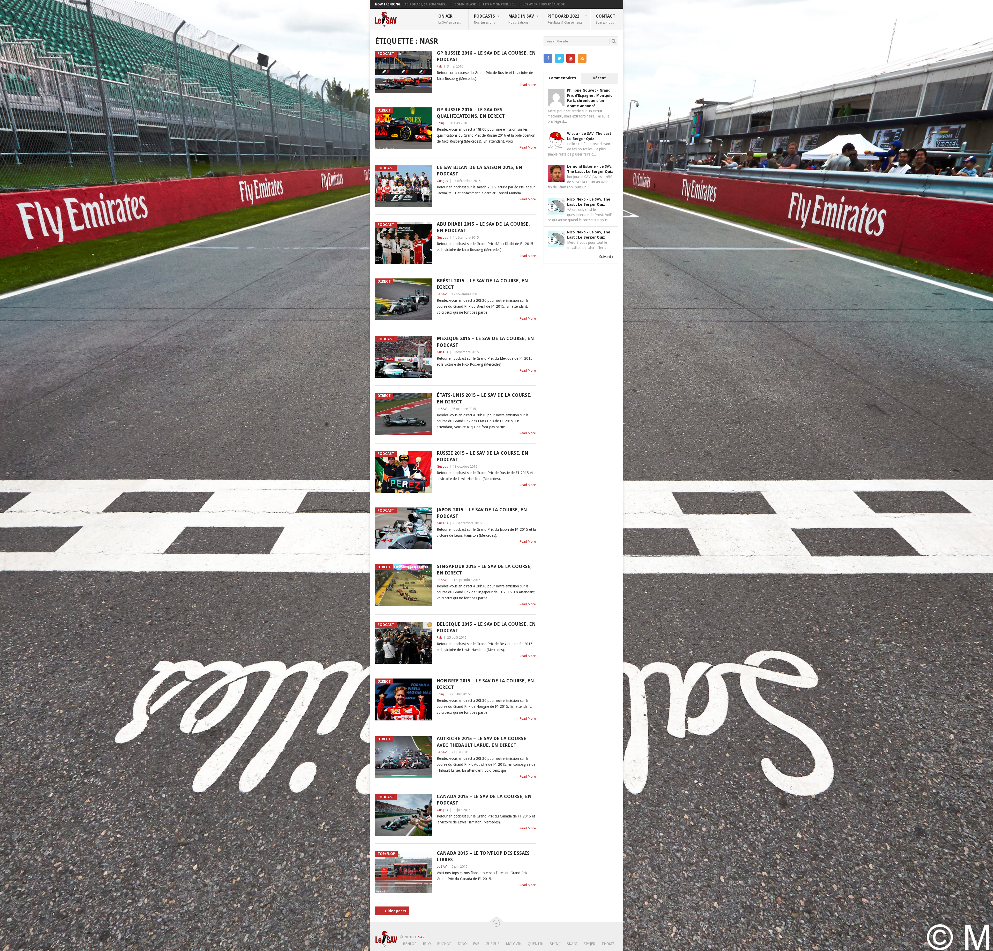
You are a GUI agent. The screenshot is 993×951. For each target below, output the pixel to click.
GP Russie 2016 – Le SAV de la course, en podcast (486, 56)
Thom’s (608, 944)
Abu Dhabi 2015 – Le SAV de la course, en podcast (483, 227)
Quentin (536, 944)
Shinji (441, 123)
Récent (599, 78)
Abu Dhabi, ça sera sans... (425, 4)
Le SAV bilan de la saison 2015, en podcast (479, 170)
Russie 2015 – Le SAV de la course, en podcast (482, 456)
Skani (572, 944)
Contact (605, 19)
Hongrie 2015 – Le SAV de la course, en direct (485, 684)
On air (449, 19)
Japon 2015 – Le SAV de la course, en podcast (482, 513)
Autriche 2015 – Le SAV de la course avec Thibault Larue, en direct (481, 742)
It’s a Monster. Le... (499, 4)
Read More (528, 85)
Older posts (395, 911)
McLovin (514, 944)
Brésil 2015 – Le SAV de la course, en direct (482, 284)
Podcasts (484, 19)
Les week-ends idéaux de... (545, 4)
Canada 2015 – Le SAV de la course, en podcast (484, 800)
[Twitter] (559, 58)
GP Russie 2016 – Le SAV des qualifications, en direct (471, 113)
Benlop (410, 944)
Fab (439, 66)
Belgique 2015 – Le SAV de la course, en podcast (486, 627)
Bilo (427, 944)
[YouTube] (570, 58)
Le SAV (442, 294)
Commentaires (562, 78)
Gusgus (442, 181)
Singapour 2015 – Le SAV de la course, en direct (484, 570)
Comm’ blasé (465, 4)
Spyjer (589, 944)
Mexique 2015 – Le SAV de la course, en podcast (485, 342)
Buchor (444, 944)
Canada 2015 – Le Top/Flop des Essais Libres (483, 856)
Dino (462, 944)
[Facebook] (548, 58)
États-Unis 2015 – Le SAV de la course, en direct (484, 398)
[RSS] (582, 58)
